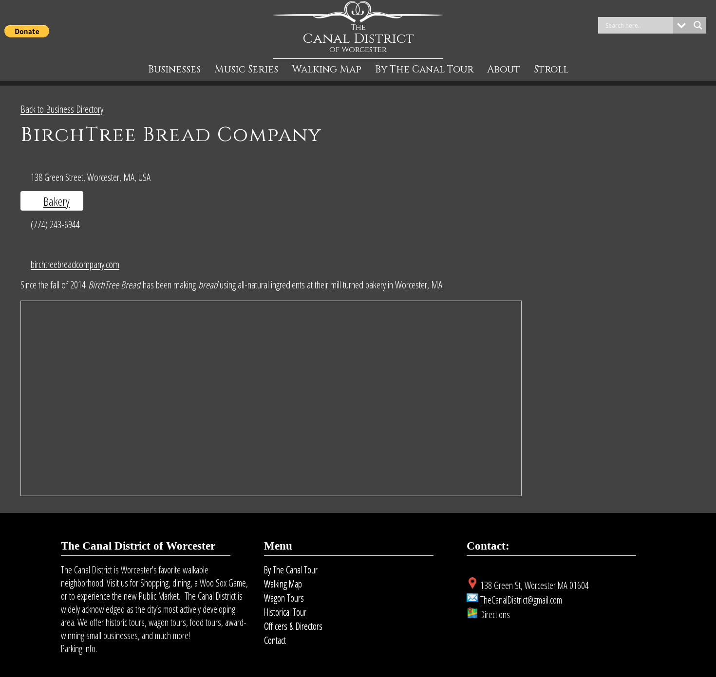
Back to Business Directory (61, 109)
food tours (205, 622)
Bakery (56, 201)
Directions (495, 614)
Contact (275, 640)
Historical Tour (285, 612)
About (503, 69)
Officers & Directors (293, 626)
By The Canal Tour (424, 69)
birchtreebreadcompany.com (75, 264)
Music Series (246, 69)
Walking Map (326, 69)
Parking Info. (79, 648)
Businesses (174, 69)
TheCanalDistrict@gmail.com (521, 599)
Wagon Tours (284, 598)
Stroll (551, 69)
